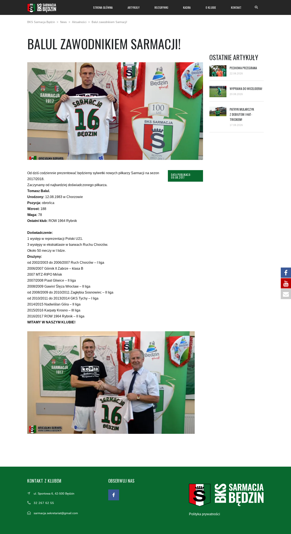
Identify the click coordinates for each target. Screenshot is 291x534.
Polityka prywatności (204, 514)
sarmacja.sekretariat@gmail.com (56, 513)
